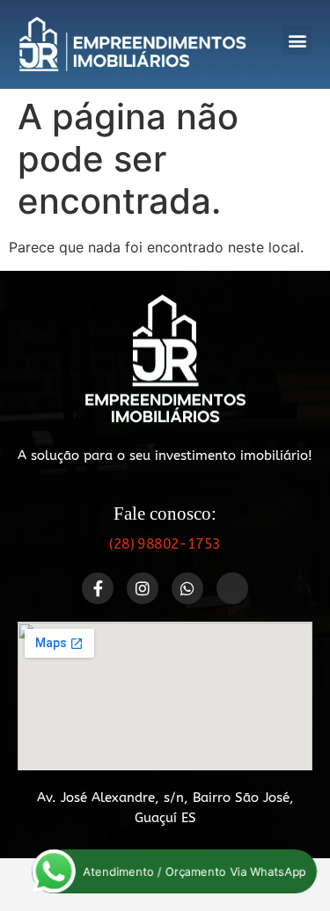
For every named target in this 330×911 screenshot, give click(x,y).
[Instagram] (142, 588)
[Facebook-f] (98, 588)
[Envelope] (232, 588)
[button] (297, 40)
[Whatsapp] (187, 588)
